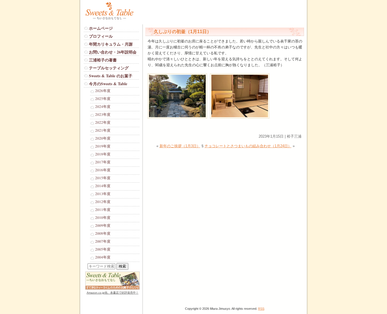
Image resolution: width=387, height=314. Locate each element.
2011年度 (102, 210)
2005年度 (102, 249)
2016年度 (102, 170)
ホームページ (101, 28)
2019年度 (102, 146)
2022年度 (102, 122)
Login (88, 298)
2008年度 (102, 233)
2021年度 (102, 130)
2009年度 (102, 225)
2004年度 (102, 257)
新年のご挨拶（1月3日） (180, 146)
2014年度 (102, 186)
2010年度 (102, 217)
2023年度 (102, 114)
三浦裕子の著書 (103, 60)
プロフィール (101, 36)
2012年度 (102, 202)
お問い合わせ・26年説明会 (113, 52)
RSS (261, 308)
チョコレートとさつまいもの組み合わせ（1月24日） (248, 146)
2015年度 (102, 178)
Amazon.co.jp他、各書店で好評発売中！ (113, 292)
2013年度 (102, 194)
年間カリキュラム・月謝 (111, 44)
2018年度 (102, 154)
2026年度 (102, 91)
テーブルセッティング (109, 68)
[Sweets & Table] (115, 19)
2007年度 (102, 241)
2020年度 (102, 138)
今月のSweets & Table (108, 84)
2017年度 (102, 162)
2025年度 (102, 99)
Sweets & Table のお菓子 (110, 76)
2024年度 (102, 106)
